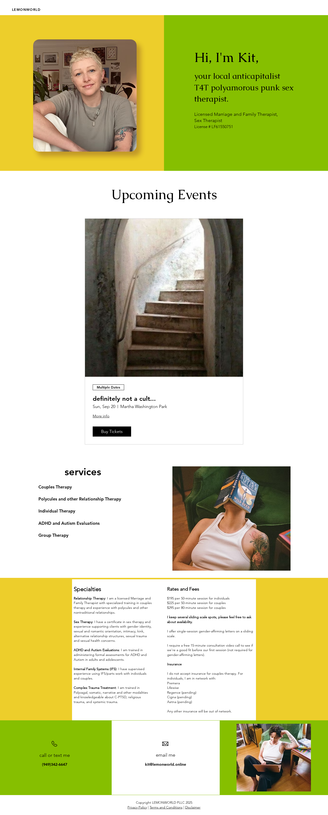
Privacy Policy (137, 807)
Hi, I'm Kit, (226, 57)
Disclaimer (192, 807)
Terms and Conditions (166, 807)
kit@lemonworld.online (165, 764)
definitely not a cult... (124, 398)
